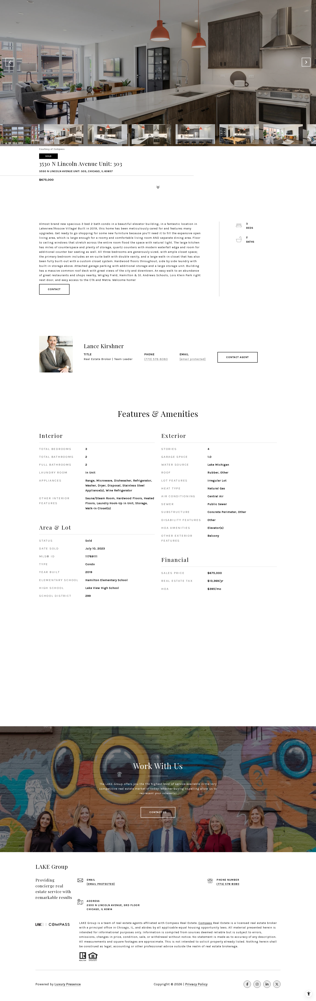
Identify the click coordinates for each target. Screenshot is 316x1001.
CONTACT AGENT (237, 357)
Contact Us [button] (158, 812)
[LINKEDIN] (267, 984)
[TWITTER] (277, 984)
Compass (205, 923)
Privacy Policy (196, 984)
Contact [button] (54, 289)
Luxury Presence (67, 984)
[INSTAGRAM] (257, 984)
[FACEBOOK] (247, 984)
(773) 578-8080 (156, 359)
